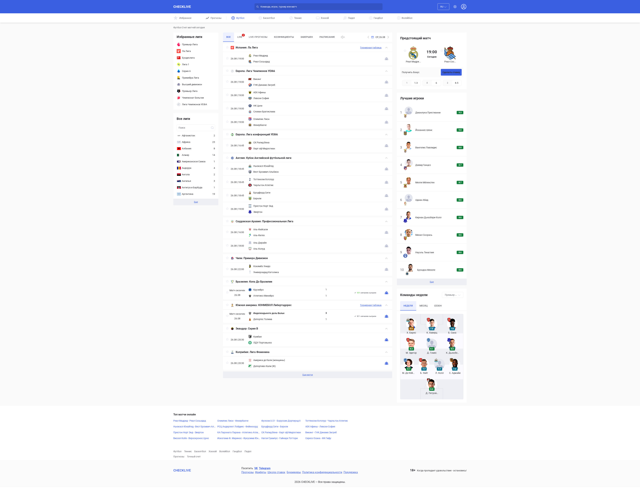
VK (256, 468)
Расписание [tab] (327, 37)
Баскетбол (200, 451)
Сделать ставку (451, 72)
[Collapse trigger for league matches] (386, 47)
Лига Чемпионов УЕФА (260, 71)
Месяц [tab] (424, 305)
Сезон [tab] (438, 305)
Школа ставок (276, 472)
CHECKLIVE (182, 7)
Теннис (188, 451)
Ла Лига (253, 47)
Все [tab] (228, 37)
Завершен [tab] (306, 37)
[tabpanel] (307, 210)
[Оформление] (455, 7)
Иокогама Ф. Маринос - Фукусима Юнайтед (238, 438)
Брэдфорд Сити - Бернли (274, 426)
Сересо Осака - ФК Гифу (318, 438)
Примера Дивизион (256, 258)
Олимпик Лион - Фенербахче (232, 420)
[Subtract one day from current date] (388, 37)
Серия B (253, 328)
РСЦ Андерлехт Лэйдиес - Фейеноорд (237, 426)
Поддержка (351, 472)
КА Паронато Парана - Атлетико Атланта (238, 432)
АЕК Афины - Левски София (320, 426)
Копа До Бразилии (260, 281)
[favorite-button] (227, 47)
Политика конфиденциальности (322, 472)
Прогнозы (178, 456)
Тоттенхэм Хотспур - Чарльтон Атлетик (326, 420)
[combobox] (443, 6)
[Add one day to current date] (368, 37)
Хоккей (213, 451)
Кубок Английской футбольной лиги (268, 158)
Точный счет (194, 456)
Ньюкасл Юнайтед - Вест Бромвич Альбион (194, 426)
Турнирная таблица (371, 47)
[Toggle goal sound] (343, 37)
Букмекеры (294, 472)
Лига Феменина (260, 352)
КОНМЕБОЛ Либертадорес (275, 305)
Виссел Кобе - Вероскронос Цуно (191, 438)
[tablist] (280, 37)
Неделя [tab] (408, 305)
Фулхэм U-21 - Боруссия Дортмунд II (280, 420)
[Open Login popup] (464, 7)
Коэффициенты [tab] (284, 37)
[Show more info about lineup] (387, 58)
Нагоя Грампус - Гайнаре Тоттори (279, 438)
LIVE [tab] (240, 36)
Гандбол (237, 451)
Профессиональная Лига (277, 221)
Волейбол (224, 451)
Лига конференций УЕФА (262, 134)
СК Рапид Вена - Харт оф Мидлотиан (281, 432)
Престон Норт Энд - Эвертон (188, 432)
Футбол (177, 451)
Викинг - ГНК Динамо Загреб (321, 432)
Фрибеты (260, 472)
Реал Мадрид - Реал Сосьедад (189, 420)
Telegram (264, 468)
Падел (247, 451)
